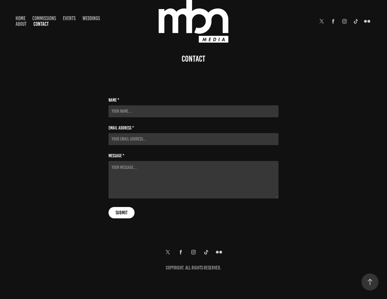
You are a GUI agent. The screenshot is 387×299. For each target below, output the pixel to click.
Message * (116, 156)
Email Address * (121, 128)
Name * (114, 100)
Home (20, 18)
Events (69, 18)
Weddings (91, 18)
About (21, 24)
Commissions (44, 18)
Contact (41, 24)
